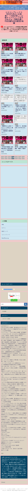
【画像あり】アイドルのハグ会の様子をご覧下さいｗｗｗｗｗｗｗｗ (20, 89)
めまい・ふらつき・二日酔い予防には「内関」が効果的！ (20, 71)
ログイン (4, 227)
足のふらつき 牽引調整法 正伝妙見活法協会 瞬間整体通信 (7, 71)
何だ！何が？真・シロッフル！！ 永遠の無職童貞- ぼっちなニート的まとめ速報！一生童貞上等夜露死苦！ (13, 368)
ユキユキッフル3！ (5, 432)
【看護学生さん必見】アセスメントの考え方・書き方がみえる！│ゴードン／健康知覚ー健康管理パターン (7, 129)
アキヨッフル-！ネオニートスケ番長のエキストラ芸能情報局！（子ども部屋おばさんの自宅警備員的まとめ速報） (13, 410)
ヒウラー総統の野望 (6, 446)
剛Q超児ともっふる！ (6, 443)
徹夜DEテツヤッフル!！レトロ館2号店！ (10, 442)
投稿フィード (5, 231)
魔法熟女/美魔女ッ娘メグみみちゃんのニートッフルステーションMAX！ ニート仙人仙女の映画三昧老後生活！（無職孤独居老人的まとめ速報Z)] (13, 350)
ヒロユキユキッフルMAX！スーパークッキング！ (12, 440)
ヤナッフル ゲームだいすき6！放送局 (10, 445)
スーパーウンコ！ (5, 358)
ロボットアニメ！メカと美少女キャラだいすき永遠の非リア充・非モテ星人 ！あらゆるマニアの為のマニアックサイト (13, 379)
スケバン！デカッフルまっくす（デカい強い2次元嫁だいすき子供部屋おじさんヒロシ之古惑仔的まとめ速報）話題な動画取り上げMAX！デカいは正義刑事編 (13, 405)
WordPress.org (5, 238)
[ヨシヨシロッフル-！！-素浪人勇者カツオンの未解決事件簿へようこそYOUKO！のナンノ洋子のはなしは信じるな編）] (13, 415)
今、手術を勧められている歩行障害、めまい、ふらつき (7, 107)
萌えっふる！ (4, 434)
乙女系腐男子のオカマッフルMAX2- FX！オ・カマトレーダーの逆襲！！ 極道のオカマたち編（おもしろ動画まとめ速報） (13, 355)
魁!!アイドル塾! (5, 450)
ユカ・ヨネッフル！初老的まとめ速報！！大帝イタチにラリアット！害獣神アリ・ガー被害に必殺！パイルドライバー (13, 395)
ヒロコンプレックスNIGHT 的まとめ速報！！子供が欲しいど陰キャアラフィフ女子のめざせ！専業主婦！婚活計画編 (13, 429)
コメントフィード (6, 234)
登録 (3, 224)
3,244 (5, 157)
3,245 (9, 157)
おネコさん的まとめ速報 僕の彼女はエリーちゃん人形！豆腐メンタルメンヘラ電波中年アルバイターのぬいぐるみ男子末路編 (13, 329)
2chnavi (3, 482)
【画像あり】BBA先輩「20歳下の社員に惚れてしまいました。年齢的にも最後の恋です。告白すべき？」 (21, 108)
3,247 (16, 157)
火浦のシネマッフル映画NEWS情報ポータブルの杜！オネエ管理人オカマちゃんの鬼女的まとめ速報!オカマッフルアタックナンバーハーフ (13, 390)
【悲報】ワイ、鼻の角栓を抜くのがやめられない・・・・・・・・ (20, 127)
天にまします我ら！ (6, 435)
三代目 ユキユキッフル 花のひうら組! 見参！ (12, 448)
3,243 (2, 157)
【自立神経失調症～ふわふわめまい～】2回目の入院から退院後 (7, 89)
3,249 (23, 157)
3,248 (19, 157)
